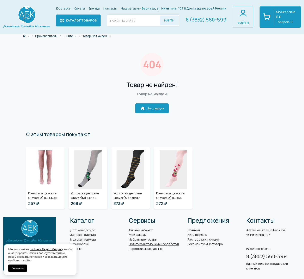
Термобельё (79, 244)
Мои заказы (137, 234)
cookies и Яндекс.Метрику (46, 249)
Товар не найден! (95, 36)
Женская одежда (83, 234)
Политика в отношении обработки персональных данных (154, 246)
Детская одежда (82, 230)
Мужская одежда (83, 239)
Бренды (94, 8)
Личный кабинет (141, 230)
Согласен (18, 268)
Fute (70, 36)
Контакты (110, 8)
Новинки (194, 230)
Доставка (63, 8)
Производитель (46, 36)
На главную (152, 108)
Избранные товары (143, 239)
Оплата (79, 8)
